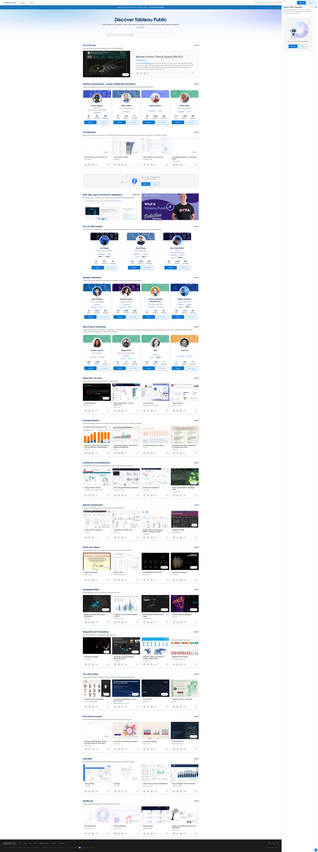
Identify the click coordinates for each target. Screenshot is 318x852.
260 (155, 706)
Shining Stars (147, 699)
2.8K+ (165, 525)
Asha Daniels (87, 786)
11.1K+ (165, 694)
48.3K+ (136, 736)
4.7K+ (107, 152)
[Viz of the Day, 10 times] (174, 258)
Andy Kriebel (87, 745)
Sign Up (301, 3)
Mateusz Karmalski (119, 618)
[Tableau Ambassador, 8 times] (93, 357)
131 (126, 580)
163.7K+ (194, 779)
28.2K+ (136, 609)
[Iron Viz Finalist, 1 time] (108, 257)
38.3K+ (165, 483)
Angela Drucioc (147, 743)
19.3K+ (165, 609)
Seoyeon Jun (146, 701)
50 (148, 73)
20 (125, 537)
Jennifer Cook (176, 830)
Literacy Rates (89, 784)
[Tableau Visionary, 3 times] (181, 255)
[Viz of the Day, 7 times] (160, 111)
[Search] (256, 3)
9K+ (108, 652)
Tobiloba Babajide (147, 828)
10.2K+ (165, 567)
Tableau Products (44, 843)
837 (196, 152)
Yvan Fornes (146, 661)
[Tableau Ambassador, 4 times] (173, 255)
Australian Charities (91, 657)
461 (155, 833)
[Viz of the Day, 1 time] (130, 358)
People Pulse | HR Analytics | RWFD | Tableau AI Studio (153, 531)
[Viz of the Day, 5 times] (189, 112)
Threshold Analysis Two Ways (153, 445)
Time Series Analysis (150, 741)
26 (96, 164)
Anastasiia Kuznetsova (119, 574)
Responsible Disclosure (49, 847)
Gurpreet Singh (176, 492)
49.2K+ (165, 821)
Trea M (174, 701)
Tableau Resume (90, 403)
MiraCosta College (177, 786)
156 (96, 706)
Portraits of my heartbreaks (94, 699)
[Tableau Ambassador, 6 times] (137, 254)
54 (155, 537)
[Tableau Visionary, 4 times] (93, 307)
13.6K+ (136, 483)
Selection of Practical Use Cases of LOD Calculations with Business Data (96, 446)
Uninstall (60, 847)
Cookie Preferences (71, 847)
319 (126, 622)
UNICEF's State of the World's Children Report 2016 (153, 658)
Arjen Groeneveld (88, 828)
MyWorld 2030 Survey (180, 657)
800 (155, 495)
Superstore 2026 (178, 530)
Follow (90, 122)
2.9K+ (107, 398)
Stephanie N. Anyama (119, 490)
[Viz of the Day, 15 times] (137, 257)
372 (97, 833)
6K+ (196, 525)
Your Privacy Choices (88, 847)
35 (155, 164)
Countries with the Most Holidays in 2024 (125, 615)
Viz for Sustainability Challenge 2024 (183, 488)
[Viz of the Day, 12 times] (130, 307)
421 (96, 622)
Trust (20, 843)
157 (126, 495)
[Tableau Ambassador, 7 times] (126, 356)
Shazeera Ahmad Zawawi (91, 701)
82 (184, 537)
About (35, 843)
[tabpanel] (298, 428)
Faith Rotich (117, 743)
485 (185, 749)
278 (155, 664)
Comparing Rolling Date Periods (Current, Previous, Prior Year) (95, 742)
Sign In (311, 3)
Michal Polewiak (176, 532)
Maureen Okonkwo (148, 786)
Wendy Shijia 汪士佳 (177, 743)
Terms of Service (13, 847)
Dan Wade (175, 574)
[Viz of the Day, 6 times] (101, 307)
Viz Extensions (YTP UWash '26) (95, 157)
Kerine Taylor (117, 407)
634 (155, 410)
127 (96, 749)
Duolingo (117, 784)
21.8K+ (195, 652)
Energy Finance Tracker (92, 488)
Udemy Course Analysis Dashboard (155, 784)
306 (155, 622)
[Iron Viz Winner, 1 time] (100, 257)
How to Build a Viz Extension (153, 157)
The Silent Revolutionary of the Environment (125, 700)
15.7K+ (136, 779)
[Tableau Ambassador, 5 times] (126, 304)
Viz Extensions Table (121, 157)
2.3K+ (136, 152)
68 (96, 580)
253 (126, 664)
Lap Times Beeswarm (179, 572)
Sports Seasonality (91, 572)
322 (126, 833)
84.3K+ (165, 652)
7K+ (108, 694)
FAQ (30, 843)
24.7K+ (165, 398)
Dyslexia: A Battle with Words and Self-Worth (184, 827)
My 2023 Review (178, 741)
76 (184, 453)
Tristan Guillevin (176, 161)
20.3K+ (195, 736)
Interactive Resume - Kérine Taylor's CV (123, 404)
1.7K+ (136, 440)
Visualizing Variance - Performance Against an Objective (126, 446)
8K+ (108, 736)
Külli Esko (86, 449)
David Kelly (87, 532)
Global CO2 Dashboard (151, 488)
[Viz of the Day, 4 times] (109, 254)
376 (126, 791)
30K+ (195, 821)
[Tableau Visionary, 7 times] (101, 357)
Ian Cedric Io (117, 661)
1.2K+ (165, 152)
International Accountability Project (93, 490)
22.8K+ (107, 609)
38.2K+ (195, 609)
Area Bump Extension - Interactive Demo (184, 158)
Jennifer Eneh (117, 828)
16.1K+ (195, 483)
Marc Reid (174, 617)
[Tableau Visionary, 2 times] (122, 307)
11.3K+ (136, 652)
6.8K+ (136, 398)
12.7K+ (195, 398)
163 (184, 664)
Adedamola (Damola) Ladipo (150, 405)
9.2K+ (136, 567)
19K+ (107, 483)
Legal (4, 847)
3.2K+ (195, 440)
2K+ (155, 749)
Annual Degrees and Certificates (183, 784)
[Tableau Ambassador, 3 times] (97, 112)
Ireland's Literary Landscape (182, 699)
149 (184, 706)
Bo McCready (87, 405)
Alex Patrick (117, 532)
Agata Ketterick (147, 618)
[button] (269, 843)
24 (96, 453)
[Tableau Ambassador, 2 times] (152, 111)
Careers (53, 843)
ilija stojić (116, 449)
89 (125, 706)
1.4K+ (107, 440)
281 (96, 791)
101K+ (165, 779)
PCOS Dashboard (120, 826)
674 (184, 833)
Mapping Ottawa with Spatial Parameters (94, 615)
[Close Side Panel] (312, 7)
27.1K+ (136, 821)
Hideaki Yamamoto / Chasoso (121, 703)
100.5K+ (106, 779)
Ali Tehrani (116, 786)
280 (185, 580)
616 (184, 622)
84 (96, 495)
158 (184, 495)
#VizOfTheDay (145, 63)
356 (185, 791)
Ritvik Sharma (88, 159)
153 (126, 410)
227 (185, 410)
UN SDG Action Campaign (179, 659)
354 (126, 749)
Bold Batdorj (146, 534)
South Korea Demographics (182, 614)
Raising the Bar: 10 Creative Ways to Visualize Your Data (184, 446)
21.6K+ (195, 567)
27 (155, 453)
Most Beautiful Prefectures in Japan (153, 615)
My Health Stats (90, 826)
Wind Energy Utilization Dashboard (126, 488)
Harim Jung (146, 490)
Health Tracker (148, 826)
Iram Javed (87, 659)
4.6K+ (126, 74)
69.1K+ (165, 736)
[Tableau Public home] (10, 3)
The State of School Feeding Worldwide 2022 (124, 658)
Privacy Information (25, 847)
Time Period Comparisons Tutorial (126, 741)
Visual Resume (148, 403)
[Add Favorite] (193, 73)
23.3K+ (107, 821)
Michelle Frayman (176, 405)
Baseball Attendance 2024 (152, 572)
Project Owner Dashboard (93, 530)
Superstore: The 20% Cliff (123, 530)
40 (96, 410)
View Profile (104, 122)
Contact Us (61, 843)
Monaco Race (118, 572)
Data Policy (36, 847)
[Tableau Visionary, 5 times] (145, 254)
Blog (25, 843)
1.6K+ (165, 440)
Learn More (140, 27)
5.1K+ (107, 567)
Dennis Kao (87, 618)
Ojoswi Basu (117, 159)
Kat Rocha (175, 449)
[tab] (316, 7)
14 (125, 164)
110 (155, 580)
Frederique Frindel (147, 159)
